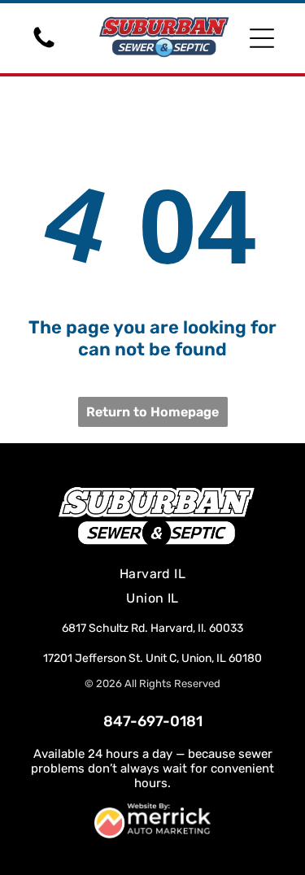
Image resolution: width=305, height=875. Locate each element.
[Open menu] (262, 38)
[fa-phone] (44, 46)
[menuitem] (152, 574)
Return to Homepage (152, 412)
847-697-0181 (153, 721)
